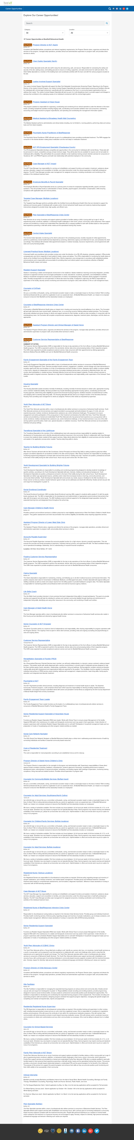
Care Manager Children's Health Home (39, 507)
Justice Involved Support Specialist (46, 81)
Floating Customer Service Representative (40, 556)
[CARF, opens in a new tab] (59, 1133)
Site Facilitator (29, 984)
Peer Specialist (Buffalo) (33, 1103)
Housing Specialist (31, 384)
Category (27, 29)
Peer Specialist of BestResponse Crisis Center (51, 214)
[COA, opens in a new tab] (53, 1133)
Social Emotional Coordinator (35, 489)
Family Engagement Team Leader (37, 699)
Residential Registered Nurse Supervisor (40, 1006)
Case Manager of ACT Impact (44, 163)
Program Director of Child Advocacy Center (40, 967)
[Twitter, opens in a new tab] (127, 8)
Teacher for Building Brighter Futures (38, 446)
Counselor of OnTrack (32, 288)
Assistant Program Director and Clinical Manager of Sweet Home (58, 325)
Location (71, 29)
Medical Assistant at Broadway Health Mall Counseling (54, 118)
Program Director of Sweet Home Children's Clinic (43, 760)
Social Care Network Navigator (36, 733)
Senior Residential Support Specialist (38, 925)
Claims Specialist (30, 573)
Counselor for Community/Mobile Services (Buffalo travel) (46, 779)
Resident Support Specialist (34, 269)
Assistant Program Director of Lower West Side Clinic (44, 522)
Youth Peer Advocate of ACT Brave (37, 404)
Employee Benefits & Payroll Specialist (48, 182)
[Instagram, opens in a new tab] (113, 8)
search (109, 8)
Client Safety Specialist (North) (45, 61)
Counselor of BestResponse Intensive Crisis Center (44, 304)
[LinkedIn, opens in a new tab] (120, 8)
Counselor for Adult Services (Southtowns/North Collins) (46, 795)
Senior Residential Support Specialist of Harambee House (46, 713)
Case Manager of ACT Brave (35, 891)
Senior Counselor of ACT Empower (37, 623)
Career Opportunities (14, 8)
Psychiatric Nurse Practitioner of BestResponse (51, 132)
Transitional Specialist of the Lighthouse (39, 430)
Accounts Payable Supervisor (35, 536)
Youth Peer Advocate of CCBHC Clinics (39, 945)
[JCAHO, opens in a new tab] (40, 1133)
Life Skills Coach (30, 591)
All (27, 32)
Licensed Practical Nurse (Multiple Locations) (41, 251)
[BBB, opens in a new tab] (65, 1133)
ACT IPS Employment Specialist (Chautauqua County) (54, 147)
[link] (8, 2)
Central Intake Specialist (42, 233)
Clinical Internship (30, 1074)
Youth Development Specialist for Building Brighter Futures (46, 465)
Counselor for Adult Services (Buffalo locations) (42, 847)
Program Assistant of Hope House (46, 101)
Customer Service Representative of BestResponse (53, 339)
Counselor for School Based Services (38, 1026)
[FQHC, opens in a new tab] (47, 1133)
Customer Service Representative (37, 640)
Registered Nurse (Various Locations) (38, 872)
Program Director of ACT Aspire (45, 44)
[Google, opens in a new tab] (124, 8)
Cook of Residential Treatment (35, 748)
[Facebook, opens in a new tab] (117, 8)
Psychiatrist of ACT (31, 681)
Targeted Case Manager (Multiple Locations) (41, 198)
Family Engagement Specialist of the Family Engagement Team (48, 359)
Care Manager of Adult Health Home (38, 608)
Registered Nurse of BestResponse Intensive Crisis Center (46, 907)
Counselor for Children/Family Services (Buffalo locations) (46, 821)
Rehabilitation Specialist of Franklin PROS (40, 658)
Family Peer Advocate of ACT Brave (38, 1052)
